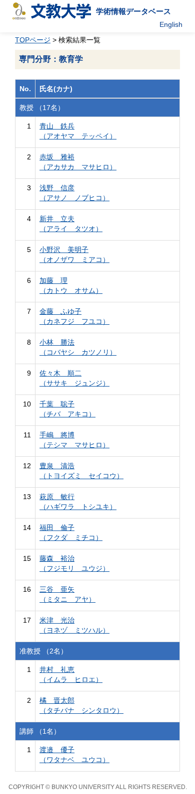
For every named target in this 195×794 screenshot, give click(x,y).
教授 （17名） (42, 108)
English (171, 24)
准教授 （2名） (44, 651)
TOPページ (32, 40)
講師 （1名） (40, 731)
